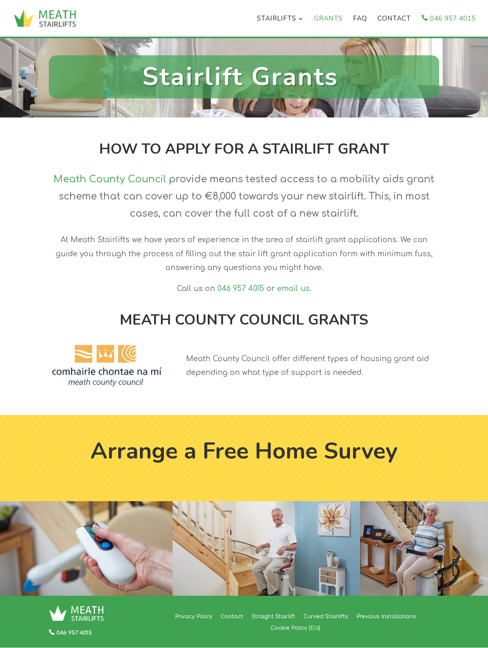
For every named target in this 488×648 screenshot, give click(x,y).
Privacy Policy (193, 616)
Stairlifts (276, 19)
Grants (328, 19)
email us (293, 289)
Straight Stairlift (273, 616)
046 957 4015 (453, 19)
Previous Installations (386, 616)
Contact (394, 19)
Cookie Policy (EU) (295, 628)
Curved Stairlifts (325, 616)
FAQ (360, 19)
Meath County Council (110, 179)
